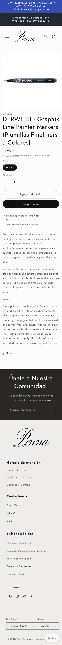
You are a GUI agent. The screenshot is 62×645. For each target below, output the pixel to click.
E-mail (10, 521)
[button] (7, 36)
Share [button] (9, 353)
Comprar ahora (31, 204)
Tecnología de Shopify (44, 639)
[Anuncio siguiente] (55, 19)
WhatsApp (12, 513)
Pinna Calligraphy (25, 639)
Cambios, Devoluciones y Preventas (27, 551)
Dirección (12, 505)
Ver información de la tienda (22, 224)
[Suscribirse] (51, 410)
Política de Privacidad (19, 558)
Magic (9, 167)
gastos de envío (13, 155)
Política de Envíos (16, 574)
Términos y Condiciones (20, 543)
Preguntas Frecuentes (19, 566)
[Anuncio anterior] (6, 19)
